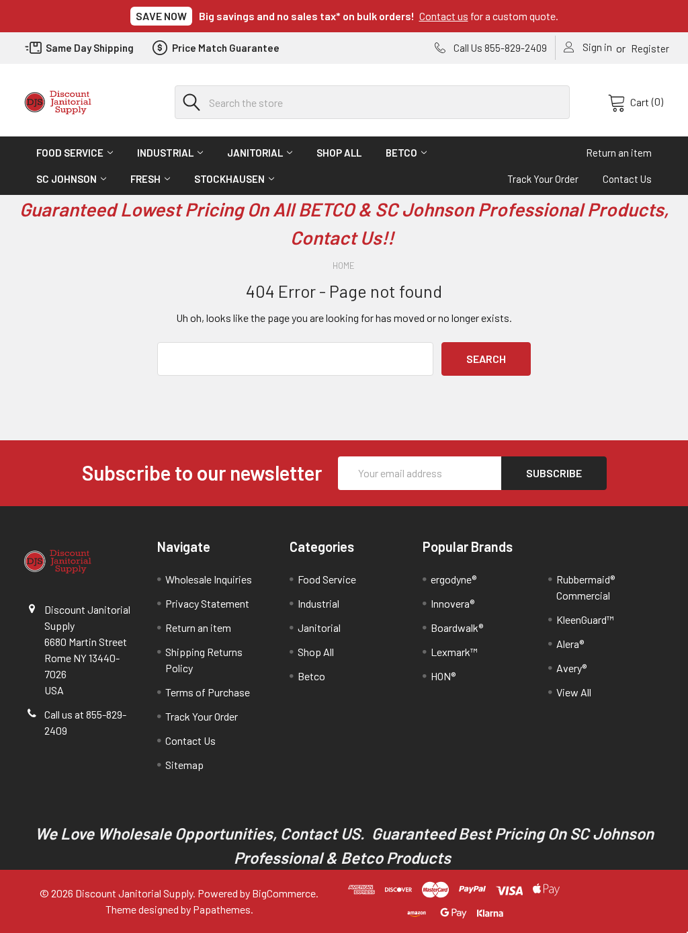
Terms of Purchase (207, 692)
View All (573, 692)
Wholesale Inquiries (208, 579)
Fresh (145, 179)
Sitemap (184, 764)
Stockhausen (229, 179)
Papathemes (222, 909)
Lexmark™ (454, 651)
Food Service (69, 153)
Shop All (338, 153)
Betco (401, 153)
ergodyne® (453, 579)
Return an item (619, 153)
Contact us (443, 15)
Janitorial (255, 153)
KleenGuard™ (585, 619)
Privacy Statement (207, 603)
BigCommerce (284, 893)
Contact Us (627, 179)
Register (650, 48)
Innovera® (452, 603)
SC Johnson (66, 179)
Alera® (570, 643)
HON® (443, 676)
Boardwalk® (457, 627)
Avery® (571, 667)
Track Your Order (542, 179)
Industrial (165, 153)
